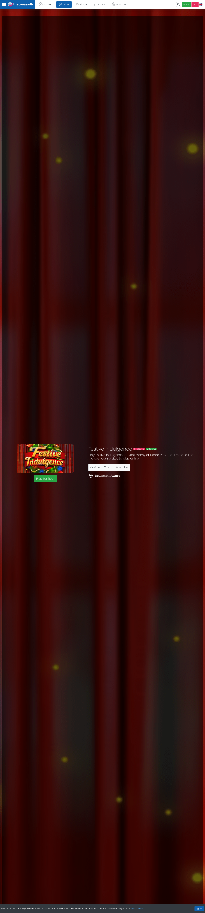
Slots (66, 4)
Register (186, 4)
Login (195, 4)
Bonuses (121, 4)
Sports (101, 4)
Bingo (83, 4)
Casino (48, 4)
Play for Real (45, 478)
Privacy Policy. (137, 908)
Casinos (95, 467)
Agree (199, 908)
